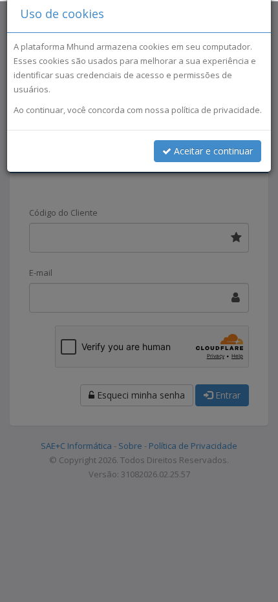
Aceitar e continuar (212, 151)
